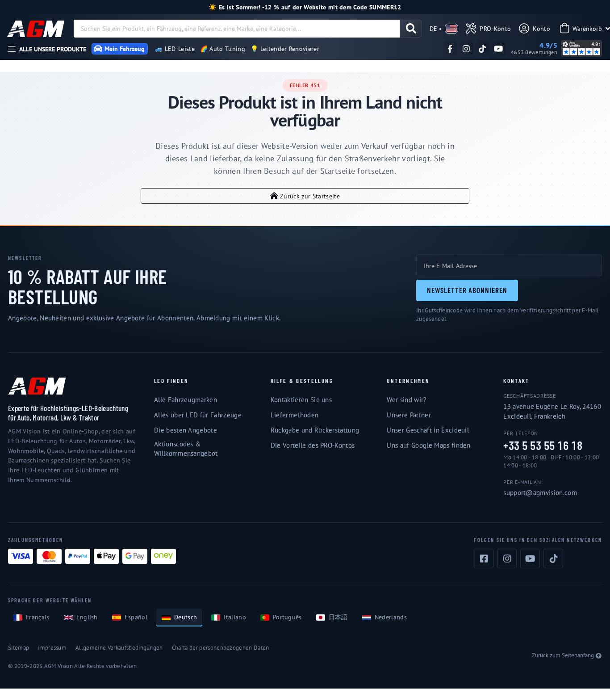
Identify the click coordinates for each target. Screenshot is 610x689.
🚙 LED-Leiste (175, 49)
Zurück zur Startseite (310, 196)
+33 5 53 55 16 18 (542, 445)
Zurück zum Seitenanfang (563, 655)
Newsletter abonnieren (467, 290)
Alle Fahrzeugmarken (185, 399)
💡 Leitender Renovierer (285, 49)
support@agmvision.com (540, 492)
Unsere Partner (408, 415)
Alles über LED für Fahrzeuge (198, 415)
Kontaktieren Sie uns (301, 399)
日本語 (338, 617)
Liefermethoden (294, 415)
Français (38, 617)
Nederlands (391, 617)
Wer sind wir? (406, 399)
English (87, 617)
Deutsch (185, 617)
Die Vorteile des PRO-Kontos (313, 445)
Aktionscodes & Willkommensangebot (186, 449)
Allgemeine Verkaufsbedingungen (119, 647)
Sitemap (18, 647)
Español (136, 617)
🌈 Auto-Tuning (222, 49)
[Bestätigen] (411, 29)
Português (287, 617)
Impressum (52, 647)
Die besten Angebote (185, 430)
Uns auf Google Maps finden (428, 445)
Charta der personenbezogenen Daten (220, 647)
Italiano (235, 617)
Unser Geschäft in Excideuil (428, 430)
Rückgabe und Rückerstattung (315, 430)
